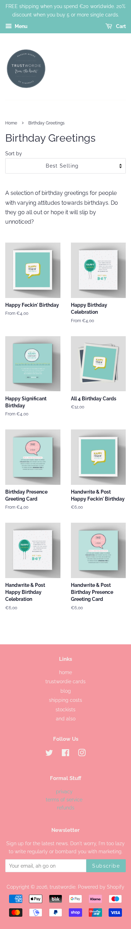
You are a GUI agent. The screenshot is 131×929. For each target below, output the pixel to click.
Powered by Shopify (101, 887)
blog (65, 691)
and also (65, 718)
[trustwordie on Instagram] (82, 754)
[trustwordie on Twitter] (49, 754)
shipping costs (65, 700)
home (65, 672)
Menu (21, 26)
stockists (65, 709)
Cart (120, 26)
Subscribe (106, 866)
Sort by (13, 153)
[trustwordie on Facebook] (65, 754)
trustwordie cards (65, 681)
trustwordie (62, 887)
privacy (64, 791)
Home (11, 123)
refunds (65, 808)
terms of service (65, 799)
